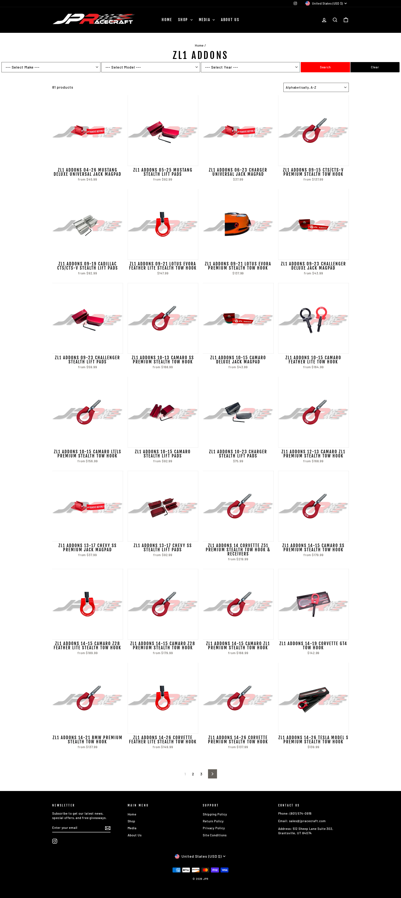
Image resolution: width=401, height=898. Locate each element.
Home (167, 19)
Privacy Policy (214, 828)
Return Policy (213, 821)
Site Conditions (215, 835)
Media (205, 19)
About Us (230, 19)
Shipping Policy (215, 814)
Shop (183, 19)
